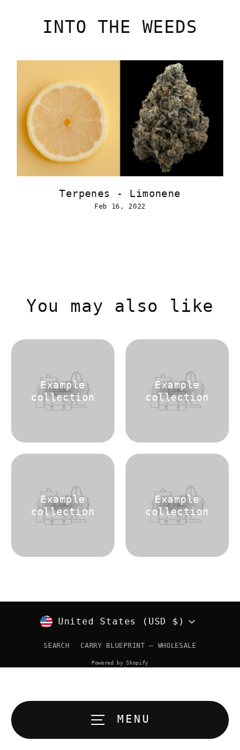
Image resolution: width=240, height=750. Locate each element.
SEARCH (56, 646)
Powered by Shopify (120, 663)
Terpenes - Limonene (120, 193)
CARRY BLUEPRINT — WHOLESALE (138, 646)
